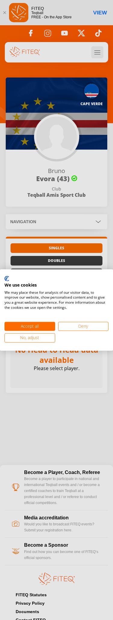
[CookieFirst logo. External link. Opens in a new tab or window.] (7, 279)
